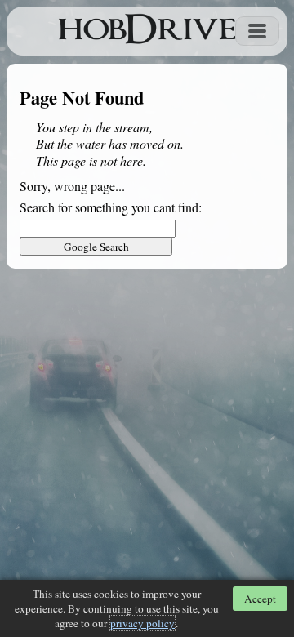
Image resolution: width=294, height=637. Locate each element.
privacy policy (142, 623)
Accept (260, 598)
